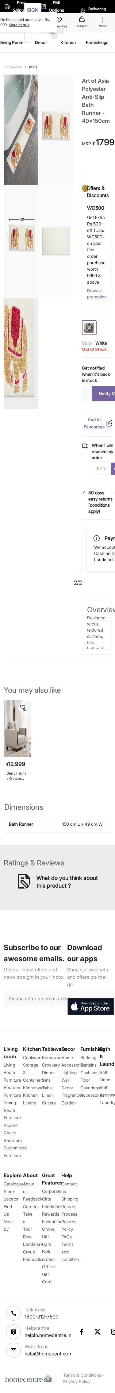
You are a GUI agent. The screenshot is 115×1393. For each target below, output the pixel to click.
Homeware (13, 67)
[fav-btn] (23, 708)
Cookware (33, 1057)
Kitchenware (35, 1087)
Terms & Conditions (82, 1375)
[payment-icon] (97, 538)
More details (19, 24)
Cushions (89, 1072)
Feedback (32, 1198)
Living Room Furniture (12, 1072)
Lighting (69, 1072)
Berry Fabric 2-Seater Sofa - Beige (16, 776)
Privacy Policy (76, 1381)
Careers (31, 1206)
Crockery (51, 1064)
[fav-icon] (59, 21)
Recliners (13, 1140)
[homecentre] (29, 1378)
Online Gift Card (48, 1236)
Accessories (92, 1095)
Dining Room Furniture (12, 1110)
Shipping (69, 1198)
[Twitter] (97, 1331)
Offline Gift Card (48, 1274)
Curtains (88, 1064)
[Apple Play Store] (90, 1006)
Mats (33, 67)
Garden (68, 1102)
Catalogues (15, 1183)
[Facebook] (81, 1331)
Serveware (52, 1057)
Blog (27, 1236)
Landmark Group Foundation (34, 1251)
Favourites (52, 1221)
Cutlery (49, 1102)
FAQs (66, 1236)
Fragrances (72, 1095)
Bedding (88, 1057)
